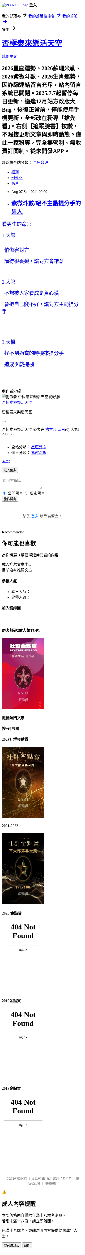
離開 (27, 1245)
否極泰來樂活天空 (32, 43)
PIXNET (22, 1178)
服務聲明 (51, 1183)
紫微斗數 (38, 453)
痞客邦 (51, 429)
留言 (61, 429)
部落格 (17, 178)
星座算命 (38, 447)
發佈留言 (10, 499)
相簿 (15, 172)
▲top (6, 461)
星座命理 (40, 163)
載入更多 (10, 470)
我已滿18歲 (11, 1245)
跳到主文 (9, 56)
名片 (15, 183)
